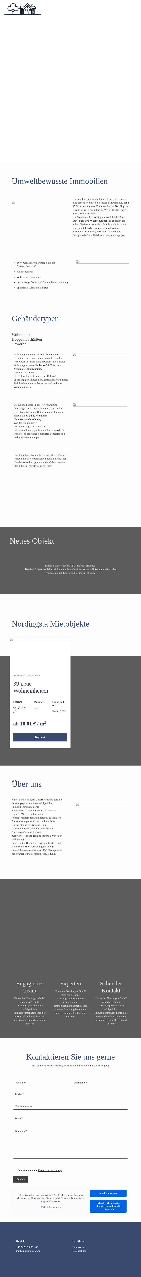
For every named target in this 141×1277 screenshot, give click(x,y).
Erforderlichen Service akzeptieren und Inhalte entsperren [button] (108, 1206)
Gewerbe (19, 344)
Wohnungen (21, 335)
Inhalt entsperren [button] (108, 1193)
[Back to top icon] (70, 1265)
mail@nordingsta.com (28, 1250)
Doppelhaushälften (27, 339)
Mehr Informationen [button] (51, 1207)
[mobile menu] (135, 9)
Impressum (78, 1247)
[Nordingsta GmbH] (22, 8)
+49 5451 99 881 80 (27, 1247)
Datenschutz (79, 1250)
